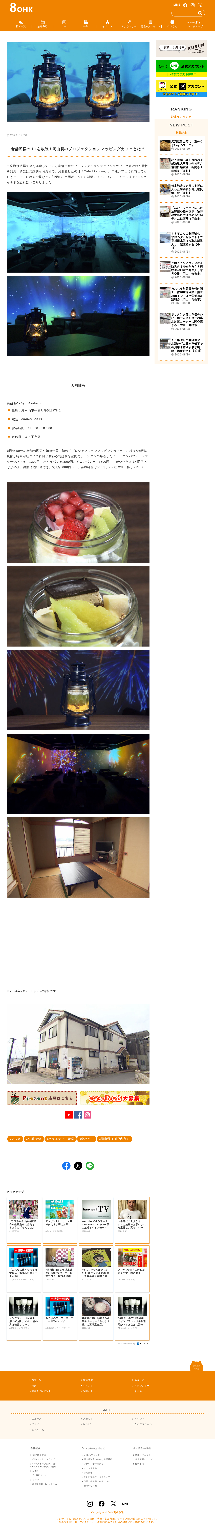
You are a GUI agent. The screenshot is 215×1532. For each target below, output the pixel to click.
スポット (88, 1418)
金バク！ (87, 1139)
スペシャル (38, 1430)
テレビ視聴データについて (97, 1477)
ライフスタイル (143, 1424)
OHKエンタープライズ (43, 1459)
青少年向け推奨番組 (98, 1459)
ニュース (140, 1379)
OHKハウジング (92, 1455)
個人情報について (144, 1459)
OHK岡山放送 (39, 1455)
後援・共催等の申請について (98, 1481)
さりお (138, 1391)
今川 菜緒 (35, 1139)
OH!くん (88, 1391)
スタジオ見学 (90, 1468)
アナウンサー (142, 1385)
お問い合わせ (90, 1486)
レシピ (87, 1424)
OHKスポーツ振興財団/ (43, 1465)
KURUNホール (39, 1475)
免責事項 (139, 1464)
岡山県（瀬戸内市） (115, 1139)
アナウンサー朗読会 (94, 1464)
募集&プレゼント (41, 1391)
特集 (34, 1385)
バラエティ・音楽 (61, 1139)
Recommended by (127, 1343)
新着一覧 (37, 1379)
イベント (88, 1385)
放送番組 (88, 1379)
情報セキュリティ (144, 1455)
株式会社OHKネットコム (44, 1484)
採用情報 (88, 1472)
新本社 (35, 1471)
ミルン (35, 1480)
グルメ (16, 1139)
